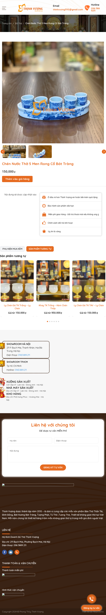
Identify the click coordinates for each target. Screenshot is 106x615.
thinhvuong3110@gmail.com (68, 9)
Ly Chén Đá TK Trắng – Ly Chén (17, 307)
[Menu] (4, 8)
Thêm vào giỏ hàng (17, 179)
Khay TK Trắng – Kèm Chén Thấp (53, 307)
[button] (104, 152)
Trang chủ (7, 23)
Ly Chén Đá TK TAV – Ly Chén (89, 305)
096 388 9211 (95, 9)
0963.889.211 (24, 355)
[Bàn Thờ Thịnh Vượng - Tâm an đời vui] (30, 7)
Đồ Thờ (18, 23)
